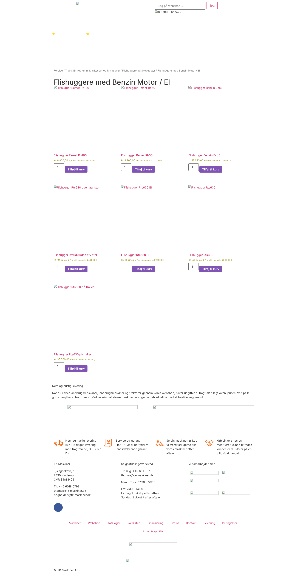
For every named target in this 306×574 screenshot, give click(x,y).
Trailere (164, 23)
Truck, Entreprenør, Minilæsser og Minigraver (122, 23)
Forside (58, 70)
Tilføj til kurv (76, 169)
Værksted (134, 523)
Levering (209, 523)
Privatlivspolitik (153, 531)
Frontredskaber (188, 23)
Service (212, 23)
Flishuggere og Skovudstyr (138, 70)
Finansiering (155, 523)
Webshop (94, 523)
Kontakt (100, 33)
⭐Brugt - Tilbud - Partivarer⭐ (70, 33)
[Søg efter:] (180, 6)
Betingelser (229, 523)
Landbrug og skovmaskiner (68, 23)
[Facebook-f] (58, 507)
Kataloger (232, 23)
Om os (175, 523)
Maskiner (75, 523)
